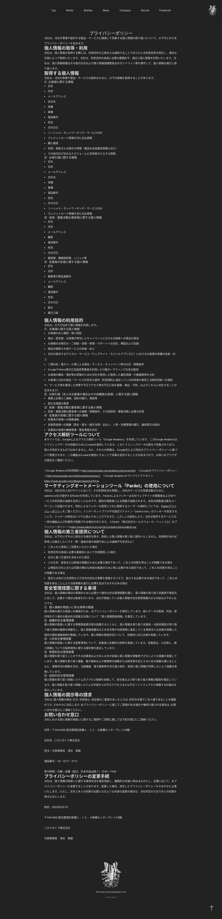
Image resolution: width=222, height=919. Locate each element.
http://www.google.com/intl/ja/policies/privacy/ (73, 475)
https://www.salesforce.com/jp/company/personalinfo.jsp (103, 527)
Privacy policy (111, 897)
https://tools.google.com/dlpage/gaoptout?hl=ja (71, 481)
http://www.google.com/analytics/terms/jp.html (108, 470)
